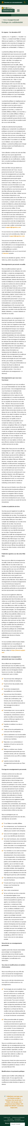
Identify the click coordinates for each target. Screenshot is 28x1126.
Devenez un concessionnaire (13, 2)
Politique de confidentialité (18, 1117)
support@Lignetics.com (13, 227)
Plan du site (10, 1119)
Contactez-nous (7, 10)
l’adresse (5, 253)
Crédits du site (7, 1117)
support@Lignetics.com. (17, 236)
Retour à (11, 20)
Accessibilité (18, 1119)
